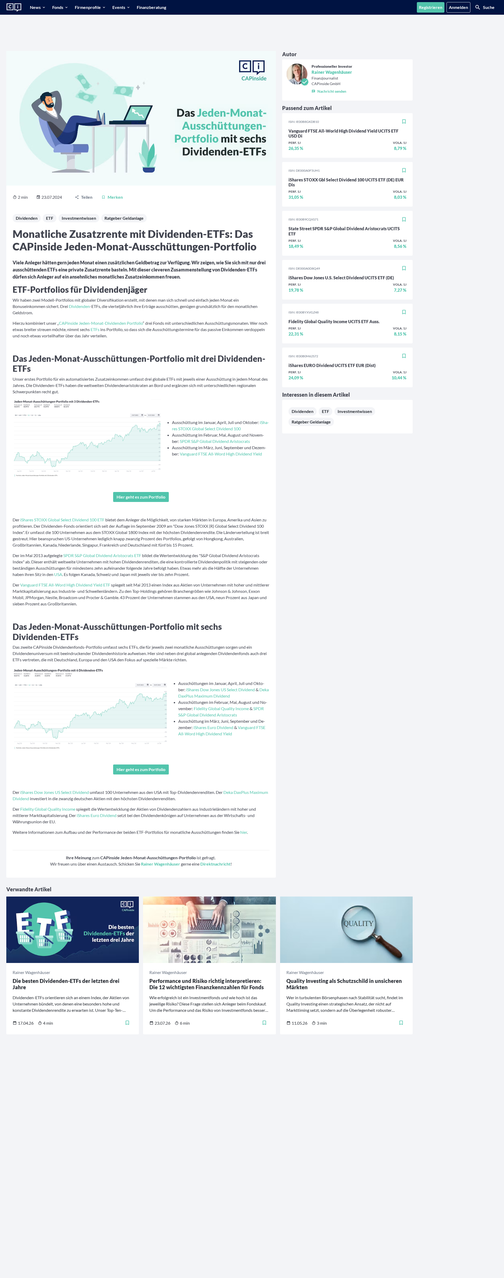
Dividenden (27, 218)
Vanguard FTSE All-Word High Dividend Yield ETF (65, 584)
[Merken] (404, 122)
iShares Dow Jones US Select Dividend (220, 689)
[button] (332, 90)
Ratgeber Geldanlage (124, 218)
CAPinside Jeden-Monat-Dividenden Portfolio (101, 323)
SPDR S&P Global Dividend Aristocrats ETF (102, 555)
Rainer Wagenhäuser (332, 72)
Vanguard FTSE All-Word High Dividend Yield (221, 453)
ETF (49, 218)
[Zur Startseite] (14, 7)
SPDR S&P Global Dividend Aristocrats (215, 441)
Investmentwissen (79, 218)
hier (243, 832)
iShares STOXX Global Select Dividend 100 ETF (62, 519)
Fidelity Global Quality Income (221, 708)
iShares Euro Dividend (213, 727)
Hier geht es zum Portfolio (141, 496)
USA (58, 574)
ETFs (95, 329)
